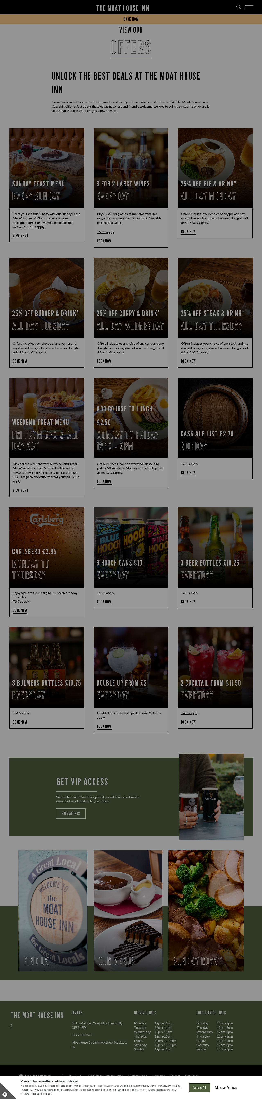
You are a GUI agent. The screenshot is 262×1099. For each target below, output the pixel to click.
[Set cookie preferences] (8, 1091)
